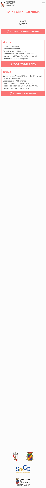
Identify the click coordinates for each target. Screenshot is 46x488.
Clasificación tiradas (24, 64)
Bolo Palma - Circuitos (23, 12)
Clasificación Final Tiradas (24, 31)
